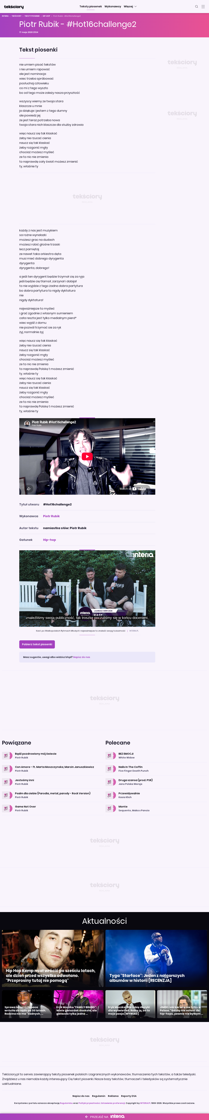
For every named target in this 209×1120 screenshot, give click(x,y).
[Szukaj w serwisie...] (196, 6)
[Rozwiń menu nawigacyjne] (203, 6)
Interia (5, 16)
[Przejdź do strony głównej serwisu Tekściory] (14, 6)
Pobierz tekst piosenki (37, 644)
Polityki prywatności (89, 1103)
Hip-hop (46, 16)
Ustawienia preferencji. (113, 1103)
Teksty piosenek (32, 16)
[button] (90, 6)
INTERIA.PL (145, 1103)
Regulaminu (66, 1103)
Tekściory (16, 16)
